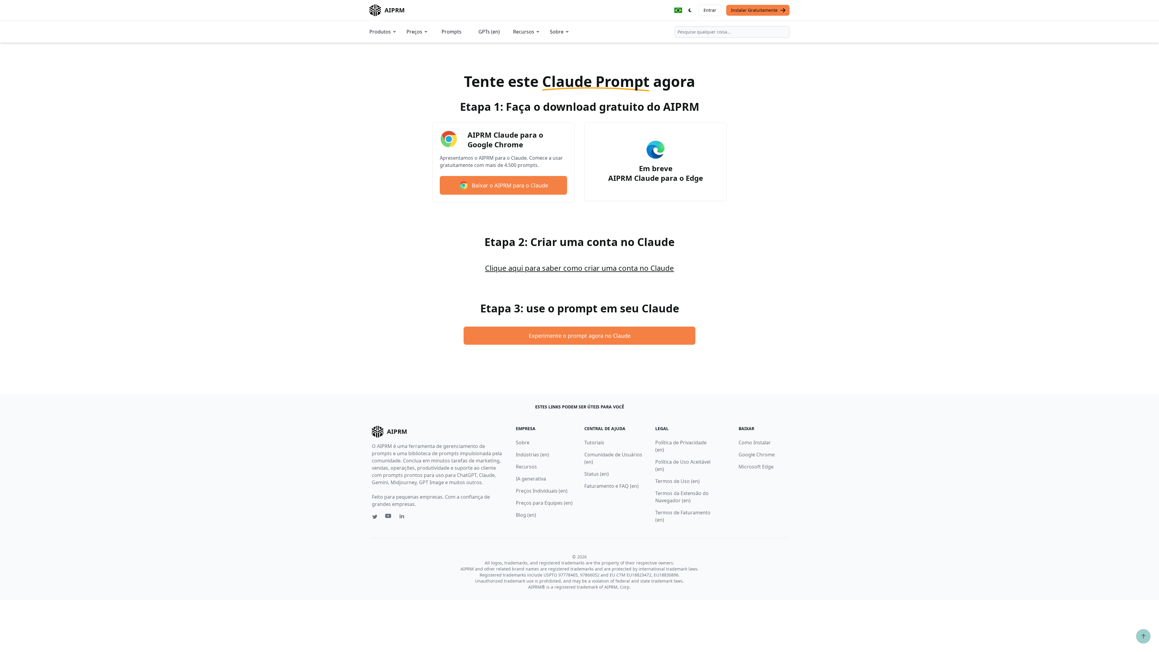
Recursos (523, 31)
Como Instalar (755, 442)
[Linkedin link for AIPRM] (403, 517)
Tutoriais (594, 442)
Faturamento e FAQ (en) (611, 486)
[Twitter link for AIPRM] (375, 517)
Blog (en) (526, 515)
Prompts (451, 31)
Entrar (710, 10)
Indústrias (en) (532, 454)
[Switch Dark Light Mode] (690, 10)
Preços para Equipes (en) (544, 503)
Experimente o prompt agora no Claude (580, 335)
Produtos (380, 31)
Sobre (557, 31)
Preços (414, 31)
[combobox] (732, 32)
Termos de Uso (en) (677, 481)
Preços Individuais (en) (541, 490)
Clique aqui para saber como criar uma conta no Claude (579, 268)
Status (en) (596, 474)
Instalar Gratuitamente (754, 10)
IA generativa (531, 478)
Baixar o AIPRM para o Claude (510, 185)
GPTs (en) (489, 31)
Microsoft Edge (756, 466)
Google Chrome (757, 454)
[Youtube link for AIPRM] (388, 517)
